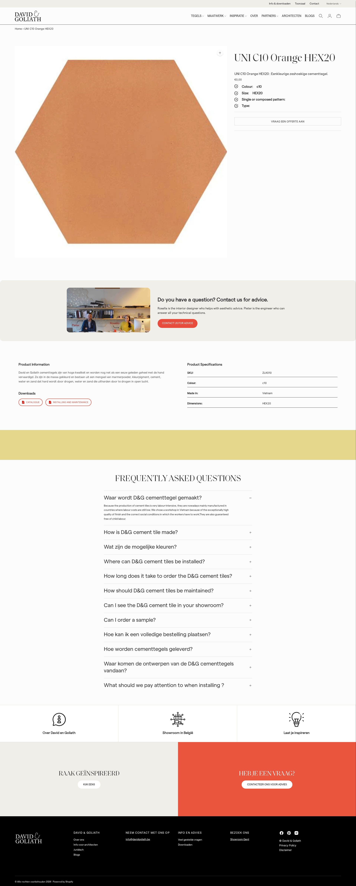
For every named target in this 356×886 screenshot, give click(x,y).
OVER (254, 15)
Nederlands (333, 3)
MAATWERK (215, 15)
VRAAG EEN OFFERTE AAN (287, 121)
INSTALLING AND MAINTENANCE (70, 402)
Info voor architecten (86, 845)
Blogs (77, 855)
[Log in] (329, 16)
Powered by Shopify (63, 882)
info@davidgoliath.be (138, 839)
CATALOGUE (32, 402)
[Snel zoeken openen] (320, 16)
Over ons (79, 840)
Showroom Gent (239, 839)
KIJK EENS (89, 784)
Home (18, 28)
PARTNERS (269, 15)
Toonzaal (300, 3)
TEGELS (196, 15)
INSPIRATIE (237, 15)
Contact (314, 3)
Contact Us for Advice (177, 323)
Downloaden (185, 845)
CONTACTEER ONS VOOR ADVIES (267, 784)
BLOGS (309, 15)
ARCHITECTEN (291, 15)
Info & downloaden (280, 3)
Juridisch (79, 850)
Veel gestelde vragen (190, 840)
